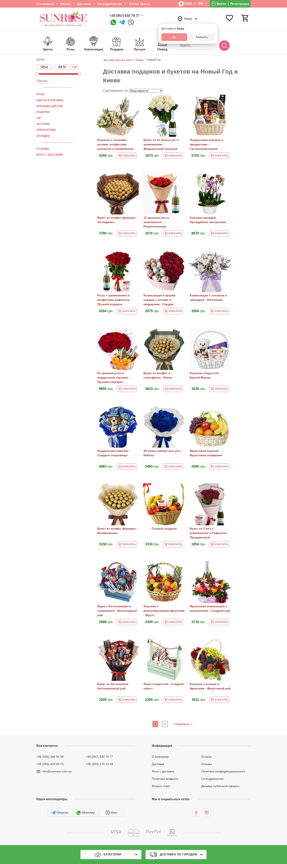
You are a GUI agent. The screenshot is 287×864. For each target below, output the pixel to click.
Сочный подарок (164, 528)
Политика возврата (165, 778)
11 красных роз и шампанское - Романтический (156, 222)
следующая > (183, 724)
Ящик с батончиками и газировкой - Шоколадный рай (117, 611)
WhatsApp (88, 812)
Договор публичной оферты (220, 786)
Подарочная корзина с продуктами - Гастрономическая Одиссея (206, 144)
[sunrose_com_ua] (131, 23)
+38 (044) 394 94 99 (50, 756)
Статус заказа (139, 3)
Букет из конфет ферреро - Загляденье (117, 220)
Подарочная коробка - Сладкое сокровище (113, 453)
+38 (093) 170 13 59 (99, 764)
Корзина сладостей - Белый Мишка (205, 375)
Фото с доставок (49, 154)
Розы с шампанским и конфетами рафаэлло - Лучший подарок (114, 300)
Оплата (65, 3)
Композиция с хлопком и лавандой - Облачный (208, 297)
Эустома (43, 124)
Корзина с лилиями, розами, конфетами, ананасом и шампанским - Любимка (116, 144)
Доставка (84, 3)
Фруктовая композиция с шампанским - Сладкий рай (210, 608)
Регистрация (239, 3)
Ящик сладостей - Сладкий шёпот (164, 686)
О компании (45, 3)
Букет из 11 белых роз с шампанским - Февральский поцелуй (161, 144)
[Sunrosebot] (122, 23)
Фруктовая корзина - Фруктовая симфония (206, 453)
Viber (114, 812)
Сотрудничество (109, 3)
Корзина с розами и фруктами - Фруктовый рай (210, 686)
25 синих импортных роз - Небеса (163, 453)
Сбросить (42, 80)
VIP (38, 118)
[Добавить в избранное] (133, 101)
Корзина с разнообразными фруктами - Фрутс (164, 611)
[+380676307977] (113, 23)
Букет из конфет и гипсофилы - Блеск (158, 375)
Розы (40, 94)
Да (174, 37)
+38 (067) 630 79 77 (124, 15)
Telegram (62, 812)
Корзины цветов (49, 106)
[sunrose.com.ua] (196, 812)
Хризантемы (46, 130)
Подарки (43, 112)
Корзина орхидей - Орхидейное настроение (208, 220)
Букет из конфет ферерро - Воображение (117, 531)
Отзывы (42, 148)
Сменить (202, 37)
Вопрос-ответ (161, 786)
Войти (221, 3)
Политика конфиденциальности (223, 771)
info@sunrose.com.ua (57, 771)
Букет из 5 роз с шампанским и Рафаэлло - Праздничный (209, 533)
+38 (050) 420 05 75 (50, 764)
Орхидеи (43, 135)
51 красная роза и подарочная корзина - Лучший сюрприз (113, 377)
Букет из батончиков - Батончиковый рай (113, 686)
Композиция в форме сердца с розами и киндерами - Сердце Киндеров (159, 300)
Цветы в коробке (49, 100)
